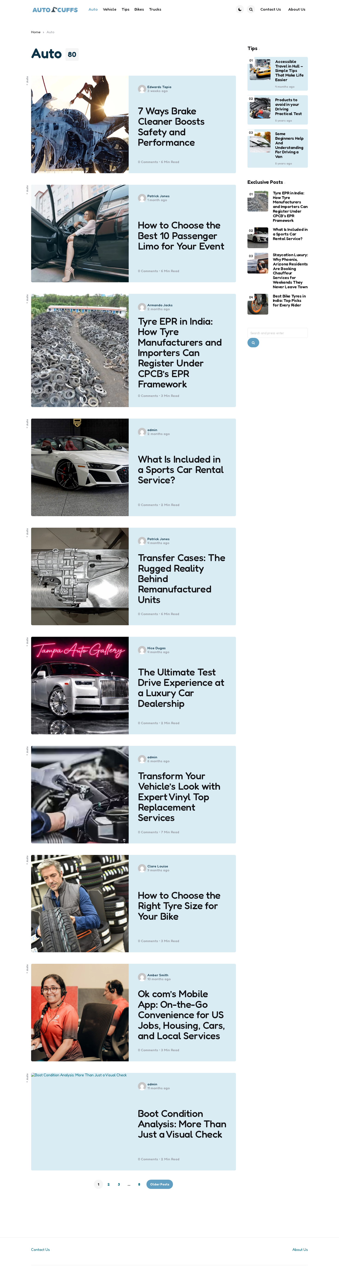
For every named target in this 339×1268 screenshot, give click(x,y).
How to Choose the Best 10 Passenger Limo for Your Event (181, 235)
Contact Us (40, 1249)
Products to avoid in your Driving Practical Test (288, 107)
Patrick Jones (158, 196)
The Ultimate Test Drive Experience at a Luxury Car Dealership (181, 687)
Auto (27, 79)
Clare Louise (157, 866)
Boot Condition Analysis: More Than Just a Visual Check (182, 1124)
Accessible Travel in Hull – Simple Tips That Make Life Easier (289, 70)
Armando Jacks (159, 305)
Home (36, 32)
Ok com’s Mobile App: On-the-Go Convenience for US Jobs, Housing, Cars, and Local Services (181, 1014)
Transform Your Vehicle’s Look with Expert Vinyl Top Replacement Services (179, 797)
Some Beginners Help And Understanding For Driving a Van (289, 145)
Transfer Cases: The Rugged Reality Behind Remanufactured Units (181, 578)
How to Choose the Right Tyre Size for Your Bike (179, 905)
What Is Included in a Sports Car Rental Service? (180, 469)
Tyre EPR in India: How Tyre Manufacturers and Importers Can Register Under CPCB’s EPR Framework (180, 352)
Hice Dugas (156, 648)
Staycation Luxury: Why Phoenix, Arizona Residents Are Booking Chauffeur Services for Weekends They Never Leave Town (290, 271)
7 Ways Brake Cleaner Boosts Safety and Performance (171, 126)
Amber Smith (157, 975)
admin (152, 430)
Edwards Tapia (159, 87)
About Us (300, 1249)
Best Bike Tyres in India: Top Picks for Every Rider (289, 300)
